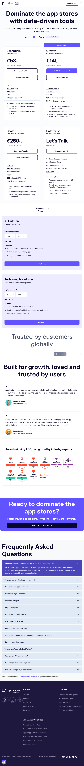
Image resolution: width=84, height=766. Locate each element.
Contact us (27, 702)
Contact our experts (28, 677)
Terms (4, 756)
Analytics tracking (66, 710)
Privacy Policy (11, 756)
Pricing (26, 699)
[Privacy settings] (4, 762)
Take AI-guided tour (22, 77)
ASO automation (65, 702)
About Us (26, 695)
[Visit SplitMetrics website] (3, 3)
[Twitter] (76, 756)
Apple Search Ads (30, 744)
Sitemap (28, 756)
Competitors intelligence (68, 695)
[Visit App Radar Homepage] (12, 691)
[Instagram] (70, 756)
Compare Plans (40, 209)
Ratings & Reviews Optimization (35, 736)
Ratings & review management (70, 706)
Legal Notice (21, 756)
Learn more (8, 241)
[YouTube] (63, 756)
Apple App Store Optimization (34, 733)
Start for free (71, 3)
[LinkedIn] (66, 756)
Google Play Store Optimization (35, 729)
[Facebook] (73, 756)
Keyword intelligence (67, 699)
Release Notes (28, 706)
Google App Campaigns (32, 740)
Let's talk (40, 264)
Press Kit (26, 710)
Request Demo (60, 151)
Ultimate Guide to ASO (31, 725)
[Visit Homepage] (13, 3)
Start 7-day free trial (21, 71)
